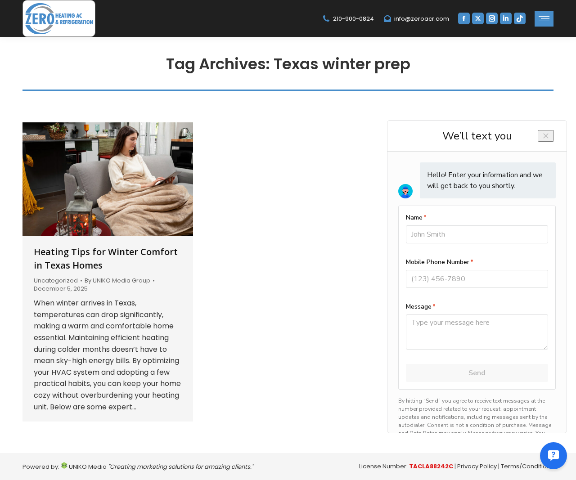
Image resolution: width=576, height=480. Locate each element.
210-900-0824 (353, 18)
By (117, 281)
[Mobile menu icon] (544, 19)
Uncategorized (56, 280)
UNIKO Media (87, 466)
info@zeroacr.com (421, 18)
